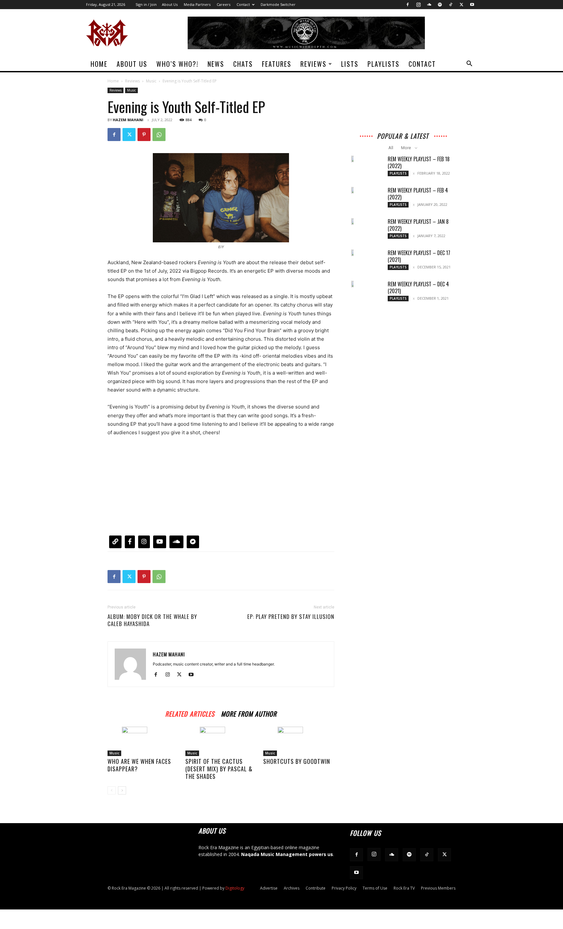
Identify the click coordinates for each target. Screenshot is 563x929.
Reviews (313, 64)
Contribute (315, 888)
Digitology (234, 888)
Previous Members (438, 888)
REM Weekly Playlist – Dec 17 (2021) (419, 256)
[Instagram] (418, 4)
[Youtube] (472, 4)
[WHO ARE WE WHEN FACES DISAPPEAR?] (143, 741)
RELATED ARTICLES (189, 713)
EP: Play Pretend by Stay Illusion (290, 616)
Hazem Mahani (128, 119)
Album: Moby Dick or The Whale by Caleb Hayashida (152, 620)
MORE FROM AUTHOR (249, 713)
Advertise (269, 888)
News (216, 64)
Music (151, 81)
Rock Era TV (404, 888)
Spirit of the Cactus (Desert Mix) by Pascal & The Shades (219, 768)
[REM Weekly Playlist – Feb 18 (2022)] (353, 159)
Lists (349, 64)
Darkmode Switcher (278, 4)
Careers (223, 4)
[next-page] (122, 790)
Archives (291, 888)
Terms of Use (375, 888)
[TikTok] (450, 4)
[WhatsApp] (159, 134)
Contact (243, 4)
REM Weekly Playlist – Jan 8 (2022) (418, 225)
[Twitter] (461, 4)
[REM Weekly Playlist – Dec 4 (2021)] (353, 284)
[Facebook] (407, 4)
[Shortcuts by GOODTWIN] (298, 741)
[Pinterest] (144, 134)
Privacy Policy (344, 888)
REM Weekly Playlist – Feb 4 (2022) (418, 193)
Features (276, 64)
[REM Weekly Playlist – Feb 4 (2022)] (353, 190)
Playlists (383, 64)
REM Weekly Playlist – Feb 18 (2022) (419, 162)
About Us (170, 4)
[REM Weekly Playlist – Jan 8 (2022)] (353, 221)
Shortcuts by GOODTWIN (296, 761)
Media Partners (197, 4)
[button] (469, 64)
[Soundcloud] (429, 4)
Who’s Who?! (177, 64)
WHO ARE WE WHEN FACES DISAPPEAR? (139, 765)
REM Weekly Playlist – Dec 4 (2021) (418, 287)
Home (99, 64)
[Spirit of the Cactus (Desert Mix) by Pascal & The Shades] (220, 741)
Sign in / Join (146, 4)
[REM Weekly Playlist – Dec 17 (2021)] (353, 253)
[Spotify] (440, 4)
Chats (243, 64)
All (390, 147)
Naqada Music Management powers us (287, 854)
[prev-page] (112, 790)
